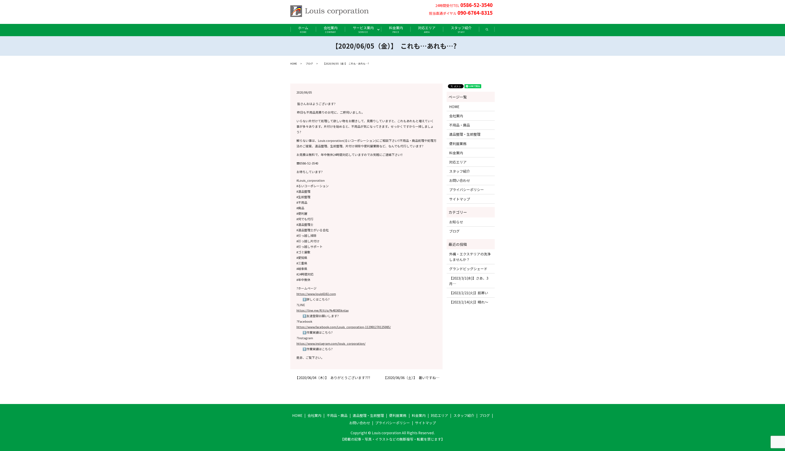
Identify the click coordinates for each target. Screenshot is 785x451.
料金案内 (396, 29)
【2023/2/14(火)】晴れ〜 (468, 301)
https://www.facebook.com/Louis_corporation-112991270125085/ (343, 327)
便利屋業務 (458, 143)
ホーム (303, 29)
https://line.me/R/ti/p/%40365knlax (322, 310)
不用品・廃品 (459, 125)
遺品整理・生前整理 (464, 134)
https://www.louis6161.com (316, 294)
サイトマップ (459, 198)
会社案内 (331, 29)
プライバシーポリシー (466, 189)
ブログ (309, 63)
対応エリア (426, 29)
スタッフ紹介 (461, 29)
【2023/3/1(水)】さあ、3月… (468, 280)
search (491, 30)
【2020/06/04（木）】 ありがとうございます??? (331, 377)
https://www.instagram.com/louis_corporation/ (331, 343)
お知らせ (456, 221)
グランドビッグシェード (468, 268)
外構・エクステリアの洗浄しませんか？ (470, 256)
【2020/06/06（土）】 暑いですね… (411, 377)
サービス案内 (363, 29)
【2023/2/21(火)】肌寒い (468, 292)
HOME (293, 63)
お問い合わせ (459, 180)
